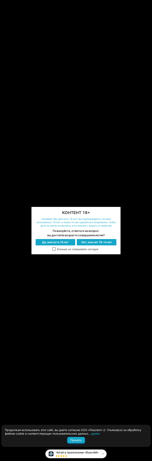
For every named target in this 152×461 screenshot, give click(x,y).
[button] (102, 454)
